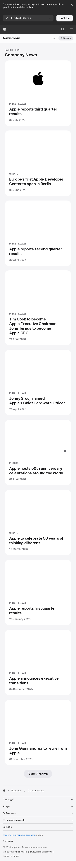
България (8, 841)
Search (67, 38)
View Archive (38, 774)
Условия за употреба (41, 851)
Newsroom (11, 38)
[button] (28, 18)
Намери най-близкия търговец (19, 835)
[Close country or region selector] (71, 4)
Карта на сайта (11, 856)
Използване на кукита (15, 851)
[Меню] (71, 29)
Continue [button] (64, 18)
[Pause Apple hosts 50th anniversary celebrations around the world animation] (65, 451)
